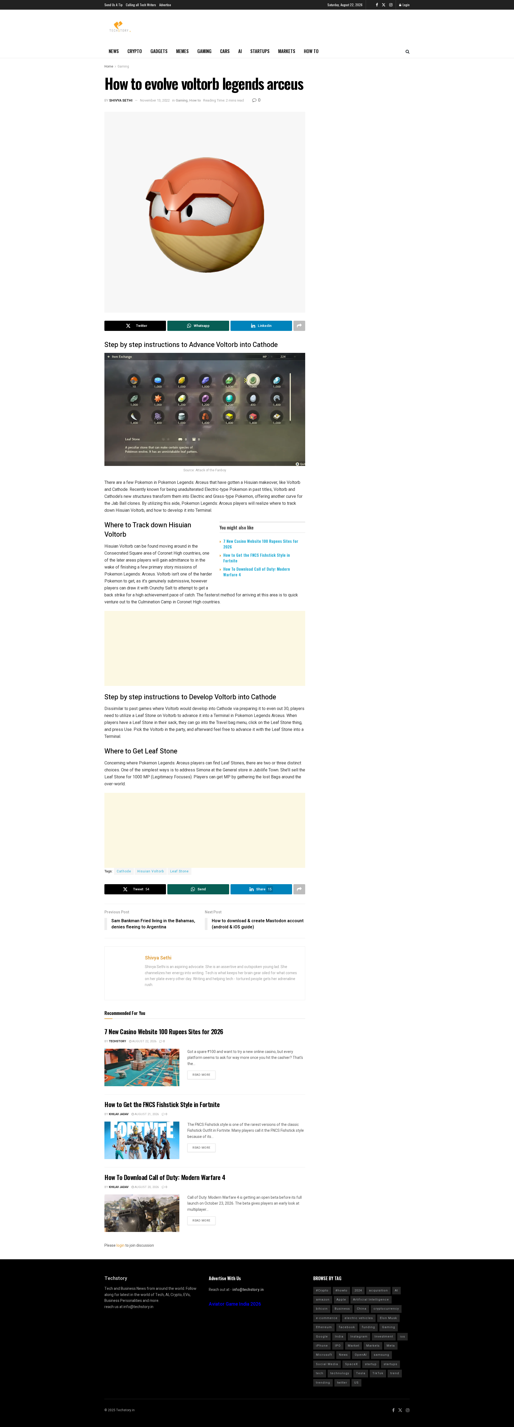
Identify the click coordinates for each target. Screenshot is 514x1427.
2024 (358, 1290)
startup (371, 1364)
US (356, 1382)
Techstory (117, 1041)
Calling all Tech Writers (141, 4)
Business (342, 1308)
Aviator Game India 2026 (235, 1304)
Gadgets (159, 51)
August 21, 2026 (146, 1114)
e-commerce (327, 1318)
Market (353, 1345)
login (120, 1245)
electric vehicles (359, 1318)
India (339, 1336)
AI (240, 51)
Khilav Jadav (118, 1114)
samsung (381, 1355)
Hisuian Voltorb (150, 871)
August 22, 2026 (143, 1041)
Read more (201, 1075)
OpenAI (361, 1355)
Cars (225, 51)
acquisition (378, 1290)
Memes (182, 51)
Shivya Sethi (121, 100)
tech (319, 1373)
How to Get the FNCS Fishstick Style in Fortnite (256, 557)
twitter (342, 1382)
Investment (384, 1336)
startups (390, 1364)
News (114, 51)
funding (368, 1327)
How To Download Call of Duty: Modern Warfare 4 (256, 571)
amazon (323, 1299)
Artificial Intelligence (371, 1299)
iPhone (322, 1345)
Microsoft (324, 1355)
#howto (341, 1290)
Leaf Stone (179, 871)
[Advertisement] (204, 648)
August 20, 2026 (146, 1187)
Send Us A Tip (113, 4)
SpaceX (351, 1364)
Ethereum (324, 1327)
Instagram (359, 1336)
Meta (391, 1345)
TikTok (377, 1373)
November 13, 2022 (155, 100)
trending (323, 1382)
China (361, 1308)
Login (406, 4)
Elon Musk (388, 1318)
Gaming (204, 51)
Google (322, 1336)
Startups (260, 51)
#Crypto (322, 1290)
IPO (338, 1345)
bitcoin (322, 1308)
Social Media (327, 1364)
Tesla (360, 1373)
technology (339, 1373)
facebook (347, 1327)
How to (311, 51)
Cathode (124, 871)
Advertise (165, 4)
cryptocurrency (386, 1308)
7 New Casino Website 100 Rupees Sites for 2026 (260, 544)
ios (402, 1336)
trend (394, 1373)
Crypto (134, 51)
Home (108, 66)
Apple (341, 1299)
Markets (286, 51)
